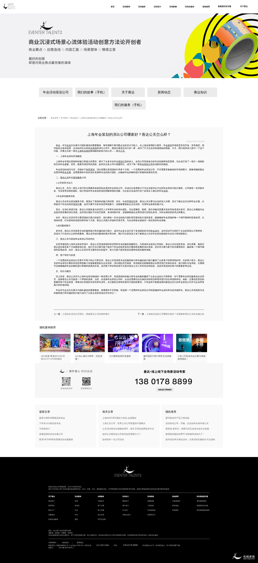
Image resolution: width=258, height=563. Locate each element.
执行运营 (101, 515)
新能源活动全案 (202, 506)
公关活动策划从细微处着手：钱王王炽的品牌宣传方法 (128, 429)
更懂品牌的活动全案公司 (51, 434)
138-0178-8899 (130, 545)
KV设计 (125, 510)
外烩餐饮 (175, 510)
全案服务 (101, 496)
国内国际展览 (201, 501)
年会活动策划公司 (56, 92)
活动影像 (150, 496)
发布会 (77, 506)
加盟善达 (51, 515)
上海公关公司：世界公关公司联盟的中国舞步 (123, 423)
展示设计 (125, 506)
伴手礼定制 (102, 519)
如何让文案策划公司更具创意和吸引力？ (121, 434)
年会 (76, 515)
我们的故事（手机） (91, 92)
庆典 (76, 501)
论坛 (76, 510)
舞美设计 (125, 501)
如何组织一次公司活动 (113, 439)
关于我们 (64, 118)
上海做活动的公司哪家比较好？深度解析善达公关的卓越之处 (175, 314)
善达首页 (54, 118)
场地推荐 (175, 496)
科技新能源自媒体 (203, 510)
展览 (76, 519)
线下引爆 (101, 506)
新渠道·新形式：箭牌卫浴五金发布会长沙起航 (187, 429)
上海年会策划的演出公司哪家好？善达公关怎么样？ (101, 118)
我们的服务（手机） (129, 105)
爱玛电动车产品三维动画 (177, 418)
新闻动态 (164, 92)
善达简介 (51, 501)
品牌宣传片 (151, 515)
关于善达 (128, 92)
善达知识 (200, 92)
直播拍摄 (150, 501)
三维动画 (150, 506)
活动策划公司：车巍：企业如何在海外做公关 (187, 423)
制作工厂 (51, 510)
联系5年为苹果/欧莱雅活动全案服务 (56, 439)
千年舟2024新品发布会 (50, 423)
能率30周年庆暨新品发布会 (52, 418)
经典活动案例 (53, 519)
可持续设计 (44, 429)
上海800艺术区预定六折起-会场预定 (119, 418)
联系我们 (51, 506)
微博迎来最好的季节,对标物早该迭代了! (184, 434)
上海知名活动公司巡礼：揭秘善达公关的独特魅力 (86, 314)
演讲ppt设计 (126, 515)
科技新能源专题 (202, 496)
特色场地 (175, 506)
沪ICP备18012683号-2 (66, 548)
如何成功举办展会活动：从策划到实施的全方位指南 (190, 439)
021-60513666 (102, 545)
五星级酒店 (176, 501)
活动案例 (78, 496)
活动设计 (125, 496)
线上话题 (101, 510)
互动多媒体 (151, 510)
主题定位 (101, 501)
